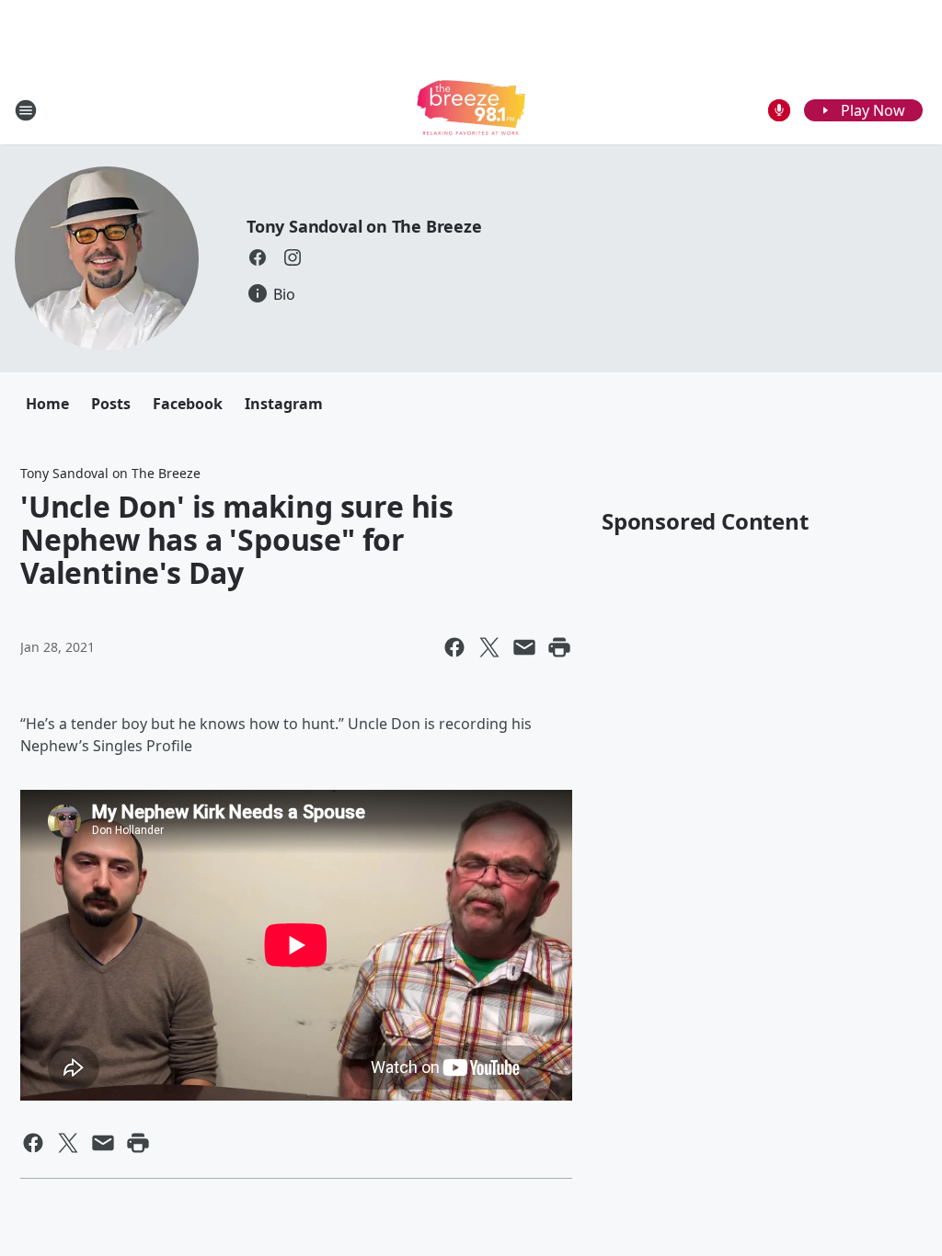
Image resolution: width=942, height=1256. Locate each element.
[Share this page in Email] (524, 647)
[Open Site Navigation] (26, 110)
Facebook (188, 404)
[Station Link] (471, 110)
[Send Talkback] (779, 110)
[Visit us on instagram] (292, 257)
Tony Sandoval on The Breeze (364, 226)
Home (47, 404)
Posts (111, 404)
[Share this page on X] (489, 647)
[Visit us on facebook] (258, 257)
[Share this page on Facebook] (454, 647)
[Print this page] (559, 647)
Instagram (284, 404)
